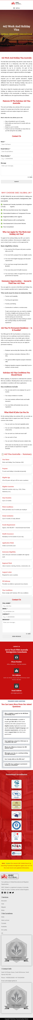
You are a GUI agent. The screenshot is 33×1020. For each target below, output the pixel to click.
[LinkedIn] (2, 893)
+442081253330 (10, 977)
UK (2, 933)
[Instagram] (8, 893)
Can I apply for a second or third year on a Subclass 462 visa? (16, 741)
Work (2, 910)
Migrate (3, 907)
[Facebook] (5, 893)
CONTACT (6, 614)
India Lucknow (5, 920)
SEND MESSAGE (16, 636)
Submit (16, 181)
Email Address (5, 149)
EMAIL (5, 608)
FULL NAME (7, 603)
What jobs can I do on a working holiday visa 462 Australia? (16, 753)
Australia (4, 926)
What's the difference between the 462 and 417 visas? (16, 747)
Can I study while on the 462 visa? (15, 759)
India (2, 917)
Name (3, 141)
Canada (3, 923)
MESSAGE (6, 619)
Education (4, 900)
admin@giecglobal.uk (11, 980)
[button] (16, 8)
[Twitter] (13, 893)
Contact (8, 863)
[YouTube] (10, 893)
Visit (2, 904)
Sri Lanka (4, 930)
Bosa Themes (25, 1019)
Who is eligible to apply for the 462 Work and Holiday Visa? (16, 714)
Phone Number (6, 156)
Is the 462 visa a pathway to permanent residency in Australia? (16, 764)
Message (3, 163)
